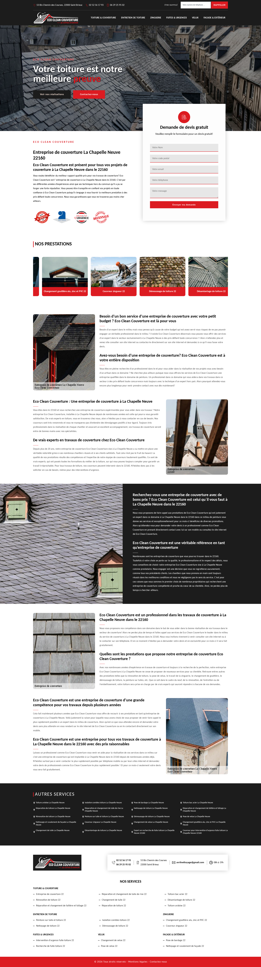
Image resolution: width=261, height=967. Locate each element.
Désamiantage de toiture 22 (181, 900)
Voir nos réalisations (52, 94)
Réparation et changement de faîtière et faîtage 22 (61, 906)
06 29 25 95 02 (117, 5)
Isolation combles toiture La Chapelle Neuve (103, 803)
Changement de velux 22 (113, 940)
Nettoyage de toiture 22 (48, 926)
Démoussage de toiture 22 (115, 926)
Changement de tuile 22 (113, 900)
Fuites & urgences (176, 18)
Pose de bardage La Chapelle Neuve (149, 803)
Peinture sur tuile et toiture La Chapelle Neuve (104, 816)
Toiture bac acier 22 (177, 894)
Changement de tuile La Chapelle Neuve (52, 830)
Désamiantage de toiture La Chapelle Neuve (103, 830)
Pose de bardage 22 (175, 940)
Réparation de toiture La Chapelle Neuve (53, 808)
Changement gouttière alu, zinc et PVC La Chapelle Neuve (204, 823)
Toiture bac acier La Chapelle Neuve (198, 803)
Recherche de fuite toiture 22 (50, 946)
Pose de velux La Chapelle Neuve (196, 816)
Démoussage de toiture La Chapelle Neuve (152, 816)
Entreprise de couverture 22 (50, 894)
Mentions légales (137, 962)
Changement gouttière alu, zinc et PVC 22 (186, 920)
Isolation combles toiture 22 (116, 920)
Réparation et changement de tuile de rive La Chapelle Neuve (104, 809)
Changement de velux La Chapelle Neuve (151, 822)
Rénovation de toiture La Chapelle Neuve (53, 816)
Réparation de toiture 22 (114, 906)
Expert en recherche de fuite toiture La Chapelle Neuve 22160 (154, 831)
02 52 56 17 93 (96, 5)
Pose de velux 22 (109, 946)
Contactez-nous (89, 94)
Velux (195, 18)
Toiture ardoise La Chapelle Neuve (50, 803)
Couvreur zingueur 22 (176, 926)
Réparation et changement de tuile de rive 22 (124, 894)
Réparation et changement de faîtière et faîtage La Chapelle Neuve (204, 809)
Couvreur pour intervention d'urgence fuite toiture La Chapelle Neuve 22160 (205, 831)
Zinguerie (155, 18)
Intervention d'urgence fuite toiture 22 (55, 940)
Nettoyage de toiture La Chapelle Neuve (151, 808)
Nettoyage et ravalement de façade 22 (185, 946)
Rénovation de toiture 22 (48, 900)
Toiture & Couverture (103, 18)
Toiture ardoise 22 (176, 906)
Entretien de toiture (133, 18)
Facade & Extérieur (214, 18)
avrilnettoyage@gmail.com (190, 862)
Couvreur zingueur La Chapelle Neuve (100, 822)
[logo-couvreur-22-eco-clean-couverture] (55, 18)
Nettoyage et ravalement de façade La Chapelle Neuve (56, 823)
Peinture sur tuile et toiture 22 (51, 920)
